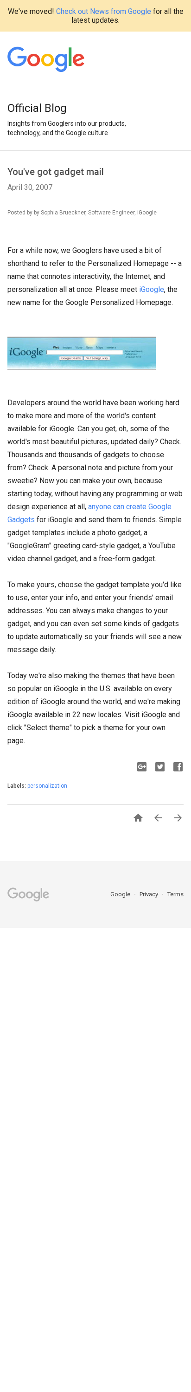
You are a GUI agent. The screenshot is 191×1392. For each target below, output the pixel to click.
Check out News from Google (103, 11)
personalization (47, 786)
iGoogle (151, 289)
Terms (175, 894)
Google (121, 894)
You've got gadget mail (55, 171)
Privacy (149, 894)
